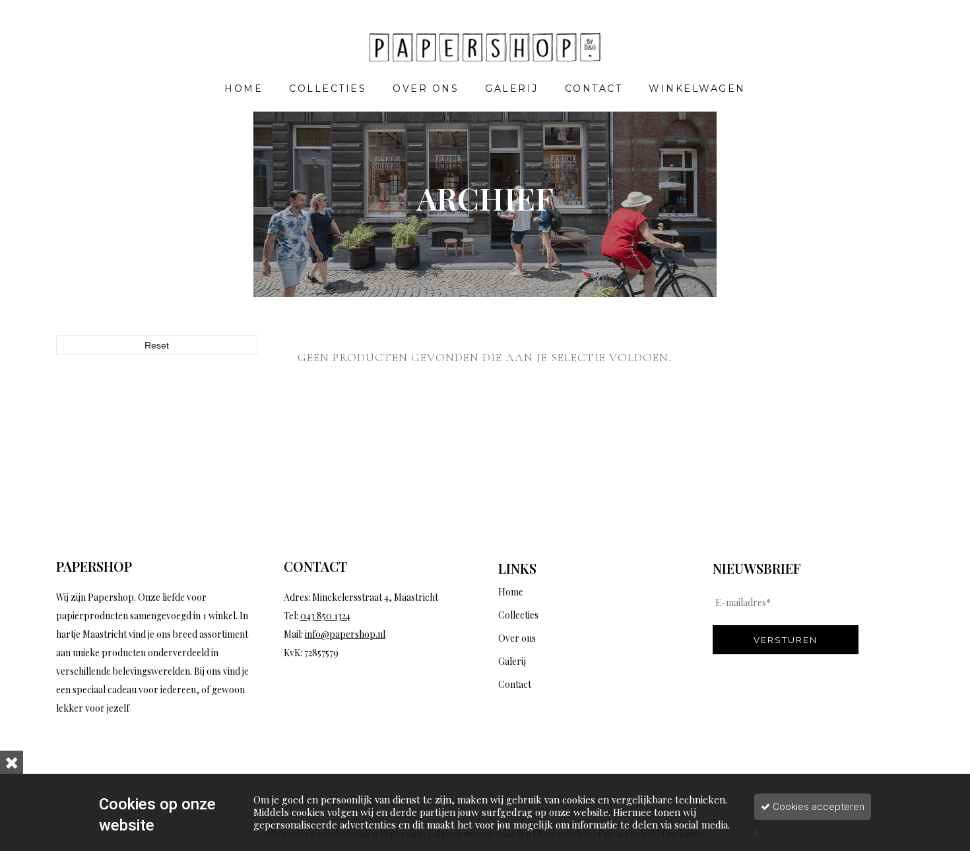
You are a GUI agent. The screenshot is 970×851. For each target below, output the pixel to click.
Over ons (517, 638)
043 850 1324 (325, 615)
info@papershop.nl (345, 634)
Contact (514, 684)
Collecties (518, 615)
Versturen (786, 639)
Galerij (512, 661)
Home (510, 592)
